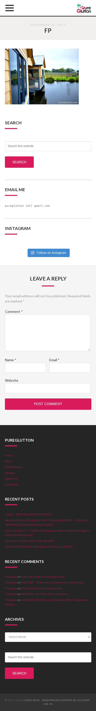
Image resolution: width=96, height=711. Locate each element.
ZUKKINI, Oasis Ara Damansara (41, 588)
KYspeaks (11, 577)
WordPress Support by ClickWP (66, 700)
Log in (48, 704)
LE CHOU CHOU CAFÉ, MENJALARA (29, 541)
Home (9, 455)
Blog (8, 461)
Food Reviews (13, 467)
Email (54, 360)
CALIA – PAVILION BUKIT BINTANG (28, 514)
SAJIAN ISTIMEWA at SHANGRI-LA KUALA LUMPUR (39, 546)
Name (10, 360)
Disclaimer (12, 484)
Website (11, 380)
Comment (14, 311)
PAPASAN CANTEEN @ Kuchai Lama (44, 594)
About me (11, 478)
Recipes (10, 473)
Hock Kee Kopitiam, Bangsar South (43, 577)
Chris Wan (32, 700)
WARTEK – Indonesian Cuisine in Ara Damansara (52, 582)
